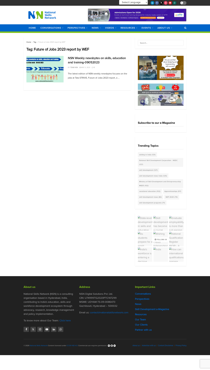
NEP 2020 (172, 197)
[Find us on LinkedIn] (152, 3)
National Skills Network (39, 345)
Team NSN (74, 67)
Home (32, 27)
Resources (128, 27)
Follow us (161, 239)
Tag (34, 42)
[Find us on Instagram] (166, 3)
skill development (148, 170)
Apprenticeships (172, 191)
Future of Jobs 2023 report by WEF (51, 42)
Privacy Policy (181, 345)
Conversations (50, 27)
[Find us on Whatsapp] (174, 3)
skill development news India (153, 176)
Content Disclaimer (165, 345)
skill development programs (152, 203)
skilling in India (147, 155)
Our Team (140, 319)
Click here (65, 320)
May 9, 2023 (85, 67)
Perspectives (76, 27)
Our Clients (141, 325)
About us (163, 27)
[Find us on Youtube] (170, 3)
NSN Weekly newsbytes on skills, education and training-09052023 (97, 60)
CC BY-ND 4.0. (72, 345)
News (95, 27)
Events (146, 27)
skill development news (150, 197)
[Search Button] (185, 27)
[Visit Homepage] (42, 15)
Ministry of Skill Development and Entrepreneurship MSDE (160, 183)
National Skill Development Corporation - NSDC (158, 162)
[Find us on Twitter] (161, 3)
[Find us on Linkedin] (53, 329)
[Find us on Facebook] (157, 3)
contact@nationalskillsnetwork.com (109, 312)
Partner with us (143, 330)
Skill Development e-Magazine (152, 309)
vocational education (149, 191)
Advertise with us (149, 345)
